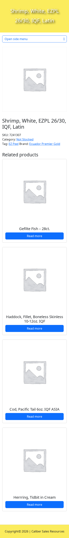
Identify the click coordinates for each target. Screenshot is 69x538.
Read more (34, 236)
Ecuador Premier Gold (44, 144)
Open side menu (16, 39)
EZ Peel (14, 144)
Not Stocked (24, 139)
